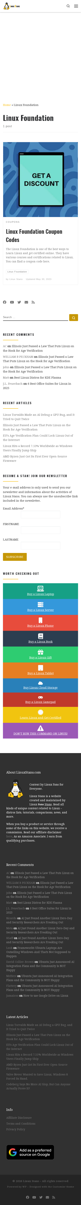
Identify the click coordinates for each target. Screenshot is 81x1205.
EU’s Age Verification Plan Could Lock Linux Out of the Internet (38, 438)
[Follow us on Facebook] (4, 302)
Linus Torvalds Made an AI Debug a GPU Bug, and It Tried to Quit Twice (39, 417)
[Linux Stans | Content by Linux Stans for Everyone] (12, 5)
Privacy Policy (15, 1129)
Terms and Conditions (20, 1123)
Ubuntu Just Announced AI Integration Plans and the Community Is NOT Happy (40, 966)
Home (7, 105)
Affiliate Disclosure (19, 1117)
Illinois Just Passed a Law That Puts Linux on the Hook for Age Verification (37, 427)
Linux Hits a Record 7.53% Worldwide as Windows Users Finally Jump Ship (37, 448)
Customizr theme (63, 1187)
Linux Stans (16, 279)
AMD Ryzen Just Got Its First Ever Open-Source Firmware (35, 458)
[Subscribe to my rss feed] (33, 302)
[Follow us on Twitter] (19, 302)
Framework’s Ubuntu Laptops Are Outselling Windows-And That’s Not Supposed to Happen (38, 952)
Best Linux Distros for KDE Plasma (37, 377)
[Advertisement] (40, 54)
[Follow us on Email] (26, 302)
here (9, 836)
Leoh (9, 947)
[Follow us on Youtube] (12, 302)
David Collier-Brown (20, 961)
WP (24, 1187)
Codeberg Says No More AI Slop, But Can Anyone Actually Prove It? (38, 1086)
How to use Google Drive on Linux (45, 995)
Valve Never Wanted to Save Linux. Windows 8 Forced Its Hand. (37, 1076)
